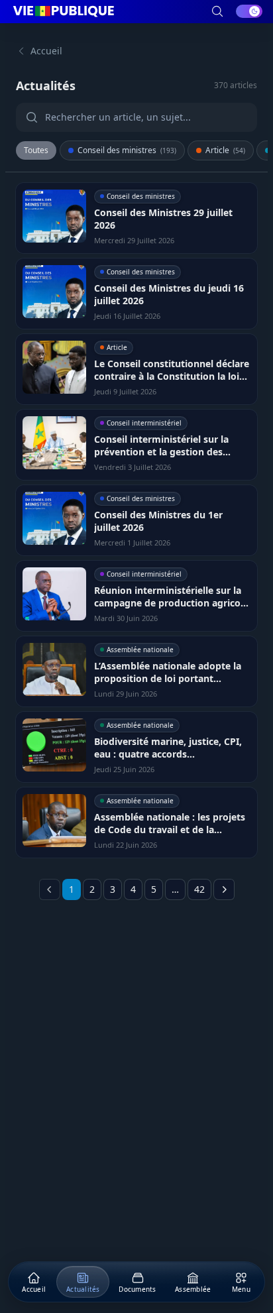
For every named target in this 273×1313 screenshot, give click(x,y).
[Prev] (49, 889)
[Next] (224, 889)
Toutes (36, 150)
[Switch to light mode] (249, 11)
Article (225, 150)
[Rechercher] (217, 11)
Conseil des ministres (127, 150)
